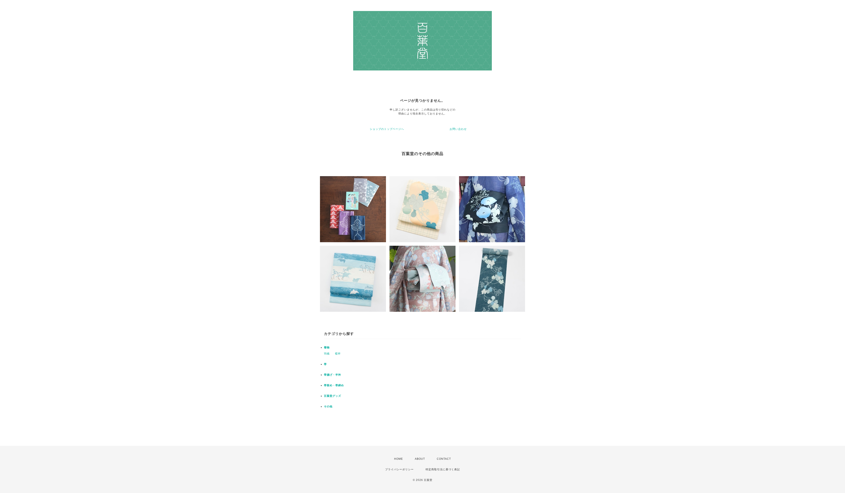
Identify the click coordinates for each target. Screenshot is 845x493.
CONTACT (444, 458)
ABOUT (420, 458)
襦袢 (338, 353)
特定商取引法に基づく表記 (443, 469)
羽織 (327, 353)
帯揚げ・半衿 (332, 374)
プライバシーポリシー (399, 469)
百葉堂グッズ (332, 395)
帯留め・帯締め (334, 385)
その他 (328, 406)
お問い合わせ (458, 129)
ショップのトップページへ (387, 129)
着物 (327, 347)
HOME (398, 458)
